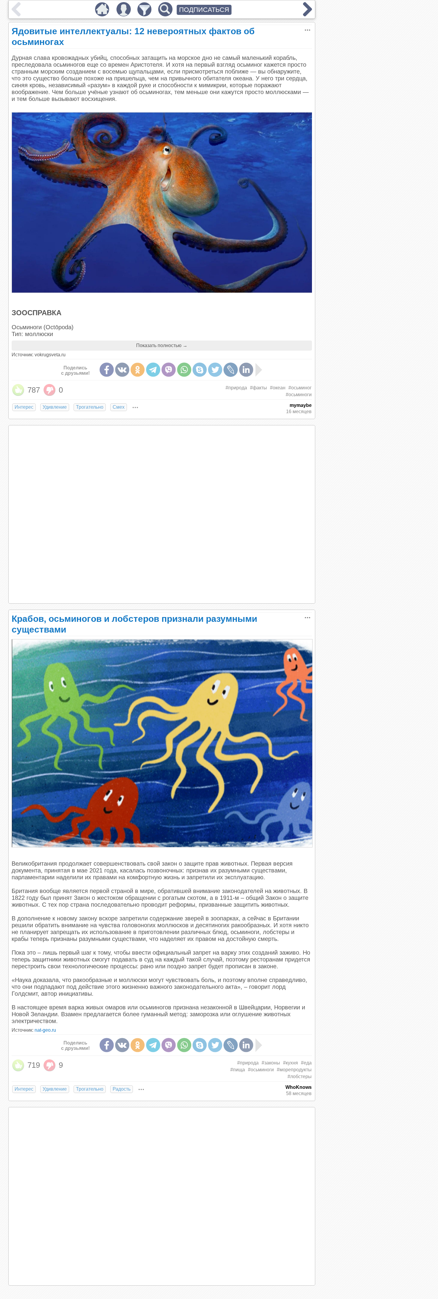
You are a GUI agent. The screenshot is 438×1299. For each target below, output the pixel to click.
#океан (277, 387)
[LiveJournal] (230, 370)
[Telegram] (153, 370)
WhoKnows (298, 1087)
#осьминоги (299, 394)
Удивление (55, 407)
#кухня (290, 1062)
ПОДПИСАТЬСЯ (204, 9)
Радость (122, 1089)
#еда (306, 1062)
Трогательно (89, 407)
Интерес (24, 407)
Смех (119, 407)
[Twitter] (215, 370)
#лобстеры (300, 1076)
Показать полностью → (161, 345)
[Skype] (199, 370)
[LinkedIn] (246, 370)
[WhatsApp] (184, 370)
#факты (258, 387)
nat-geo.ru (45, 1030)
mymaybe (301, 405)
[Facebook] (107, 370)
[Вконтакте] (122, 370)
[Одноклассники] (138, 370)
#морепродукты (294, 1069)
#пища (237, 1069)
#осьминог (300, 387)
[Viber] (168, 370)
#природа (236, 387)
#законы (271, 1062)
